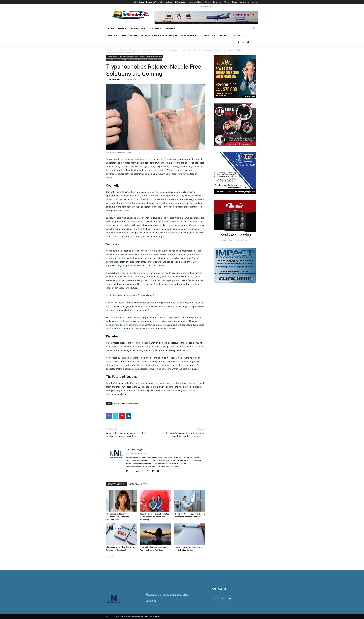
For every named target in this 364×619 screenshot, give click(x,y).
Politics (208, 35)
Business (238, 35)
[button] (254, 28)
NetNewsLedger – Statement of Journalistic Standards (152, 2)
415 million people (141, 342)
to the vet (178, 302)
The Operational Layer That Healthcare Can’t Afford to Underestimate (117, 517)
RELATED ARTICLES (117, 484)
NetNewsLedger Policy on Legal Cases (188, 2)
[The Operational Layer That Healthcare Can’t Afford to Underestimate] (121, 501)
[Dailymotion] (128, 471)
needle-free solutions (130, 403)
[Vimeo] (153, 471)
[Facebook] (238, 42)
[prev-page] (108, 556)
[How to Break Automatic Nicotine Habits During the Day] (189, 534)
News (121, 28)
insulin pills (126, 357)
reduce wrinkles (135, 221)
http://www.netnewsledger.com (137, 453)
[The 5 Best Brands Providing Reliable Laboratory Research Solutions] (189, 501)
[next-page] (112, 556)
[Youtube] (248, 42)
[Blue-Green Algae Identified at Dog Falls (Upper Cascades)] (121, 534)
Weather (154, 28)
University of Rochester (137, 273)
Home (111, 28)
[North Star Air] (206, 17)
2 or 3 (132, 199)
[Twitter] (243, 42)
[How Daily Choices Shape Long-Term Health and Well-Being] (155, 534)
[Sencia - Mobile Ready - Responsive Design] (235, 221)
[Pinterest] (122, 416)
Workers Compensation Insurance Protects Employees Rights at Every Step (126, 434)
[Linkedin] (128, 416)
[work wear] (235, 124)
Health (116, 403)
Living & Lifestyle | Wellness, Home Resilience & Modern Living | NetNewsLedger (153, 35)
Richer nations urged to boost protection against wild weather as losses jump (185, 434)
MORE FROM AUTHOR (139, 484)
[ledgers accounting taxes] (235, 173)
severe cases (112, 261)
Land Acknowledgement (249, 2)
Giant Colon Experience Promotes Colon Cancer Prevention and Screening (154, 517)
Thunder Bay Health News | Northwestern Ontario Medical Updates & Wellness (212, 50)
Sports (169, 28)
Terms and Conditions (213, 2)
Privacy (226, 2)
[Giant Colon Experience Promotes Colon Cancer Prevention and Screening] (155, 501)
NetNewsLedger (115, 79)
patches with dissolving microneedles (125, 325)
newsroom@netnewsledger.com (172, 601)
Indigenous (136, 28)
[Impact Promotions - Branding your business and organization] (235, 265)
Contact (234, 2)
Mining (223, 35)
